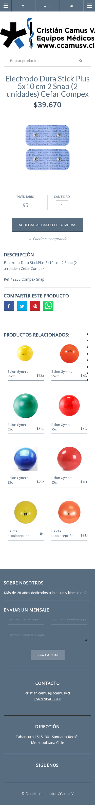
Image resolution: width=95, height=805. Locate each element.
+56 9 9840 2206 (47, 698)
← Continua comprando (47, 239)
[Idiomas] (47, 6)
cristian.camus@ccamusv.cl (47, 693)
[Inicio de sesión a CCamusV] (71, 6)
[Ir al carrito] (23, 6)
